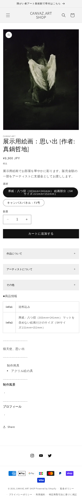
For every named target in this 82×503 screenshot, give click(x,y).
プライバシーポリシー (20, 494)
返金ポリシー (67, 488)
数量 (5, 211)
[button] (8, 15)
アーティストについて (19, 269)
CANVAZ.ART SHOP (25, 488)
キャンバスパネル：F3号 (23, 202)
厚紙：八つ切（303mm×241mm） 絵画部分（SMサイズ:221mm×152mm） (40, 192)
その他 (10, 284)
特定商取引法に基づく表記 (63, 494)
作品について (14, 253)
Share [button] (11, 427)
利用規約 (40, 494)
